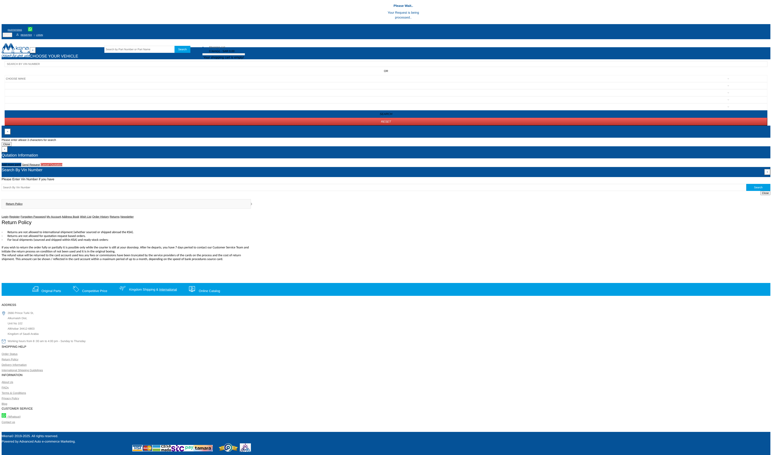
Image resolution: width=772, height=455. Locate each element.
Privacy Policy (10, 398)
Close (6, 144)
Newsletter (127, 216)
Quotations (15, 30)
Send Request (31, 164)
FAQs (5, 387)
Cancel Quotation (51, 164)
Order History (100, 216)
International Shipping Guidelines (22, 370)
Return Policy (14, 203)
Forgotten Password (33, 216)
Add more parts (11, 164)
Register (26, 35)
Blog (4, 403)
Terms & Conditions (14, 393)
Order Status (9, 354)
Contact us (8, 422)
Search (182, 49)
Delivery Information (14, 364)
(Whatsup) (13, 416)
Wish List (85, 216)
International (168, 289)
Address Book (70, 216)
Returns (115, 216)
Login (39, 35)
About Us (7, 382)
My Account (53, 216)
